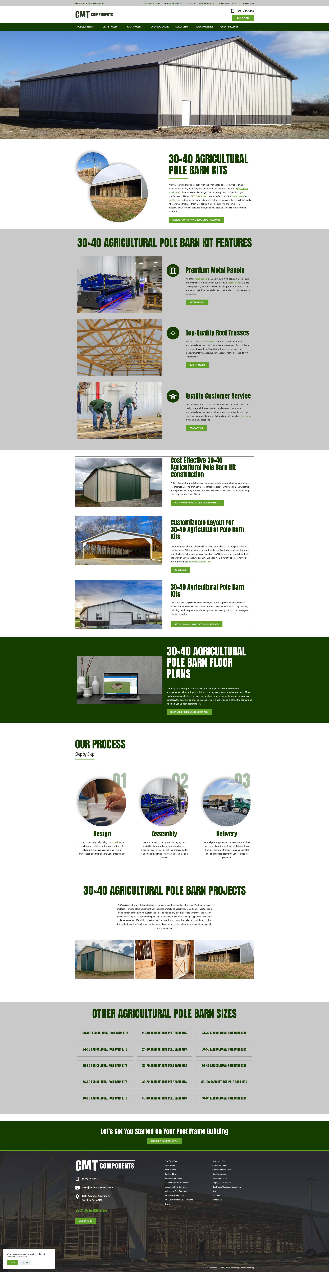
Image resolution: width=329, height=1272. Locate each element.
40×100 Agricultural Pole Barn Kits (224, 1082)
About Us (236, 3)
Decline (25, 1263)
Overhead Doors (160, 26)
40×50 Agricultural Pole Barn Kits (105, 1098)
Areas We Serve (204, 26)
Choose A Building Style (164, 1140)
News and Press (219, 1161)
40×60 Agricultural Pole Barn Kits (164, 1098)
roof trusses (174, 200)
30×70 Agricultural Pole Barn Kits (164, 1066)
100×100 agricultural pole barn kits (104, 1033)
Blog (214, 1191)
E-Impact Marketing (246, 1267)
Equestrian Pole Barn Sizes (176, 1187)
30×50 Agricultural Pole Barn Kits (224, 1049)
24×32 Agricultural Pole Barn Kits (224, 1033)
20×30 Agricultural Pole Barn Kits (164, 1033)
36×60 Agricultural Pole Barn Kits (105, 1082)
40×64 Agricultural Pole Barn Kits (224, 1098)
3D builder (116, 842)
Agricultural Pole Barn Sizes (176, 1191)
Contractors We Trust (174, 3)
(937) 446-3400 (245, 11)
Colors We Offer (219, 1165)
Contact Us (248, 3)
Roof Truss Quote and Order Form (227, 1187)
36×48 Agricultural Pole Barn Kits (224, 1066)
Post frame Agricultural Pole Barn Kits (197, 502)
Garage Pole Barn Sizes (174, 1195)
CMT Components (199, 196)
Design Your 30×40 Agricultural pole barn (196, 219)
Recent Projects (229, 26)
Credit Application (220, 1174)
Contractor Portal (152, 3)
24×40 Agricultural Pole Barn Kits (164, 1049)
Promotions (223, 3)
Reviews (192, 3)
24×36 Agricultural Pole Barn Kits (105, 1049)
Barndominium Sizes (173, 1178)
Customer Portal (206, 3)
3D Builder (180, 569)
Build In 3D (243, 18)
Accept (13, 1263)
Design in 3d (85, 1220)
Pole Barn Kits (85, 26)
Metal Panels (110, 26)
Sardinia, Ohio (234, 282)
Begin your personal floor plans (189, 711)
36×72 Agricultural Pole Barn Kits (164, 1082)
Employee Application (221, 1182)
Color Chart (182, 26)
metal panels (238, 196)
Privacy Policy (225, 1267)
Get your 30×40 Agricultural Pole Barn (197, 624)
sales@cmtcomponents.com (97, 1187)
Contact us (246, 415)
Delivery (167, 1204)
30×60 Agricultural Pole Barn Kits (105, 1066)
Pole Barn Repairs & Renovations (178, 1199)
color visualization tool (200, 561)
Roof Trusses (134, 26)
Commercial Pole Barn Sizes (176, 1182)
